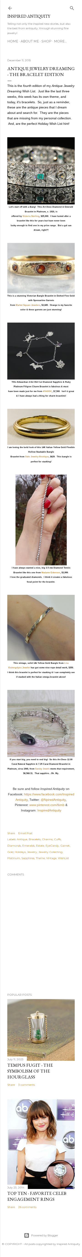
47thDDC (47, 391)
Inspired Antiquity (28, 16)
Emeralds (28, 845)
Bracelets (35, 839)
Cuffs (57, 839)
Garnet (65, 845)
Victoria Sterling (31, 216)
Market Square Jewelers (28, 305)
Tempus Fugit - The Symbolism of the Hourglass (30, 1071)
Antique (22, 839)
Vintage (51, 858)
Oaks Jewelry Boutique (37, 457)
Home (12, 41)
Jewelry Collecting (50, 852)
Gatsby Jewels (42, 769)
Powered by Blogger (44, 1235)
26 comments (27, 1207)
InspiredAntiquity (49, 810)
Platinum (13, 858)
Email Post (25, 833)
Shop (46, 41)
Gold (10, 852)
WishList (63, 858)
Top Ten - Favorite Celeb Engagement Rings (36, 1196)
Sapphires (27, 858)
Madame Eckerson (50, 572)
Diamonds (14, 845)
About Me (30, 41)
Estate (40, 845)
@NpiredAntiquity (53, 799)
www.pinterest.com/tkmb (46, 805)
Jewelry (32, 852)
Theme (40, 858)
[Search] (72, 7)
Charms (47, 839)
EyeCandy (52, 845)
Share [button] (11, 833)
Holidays (20, 852)
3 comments (26, 1084)
